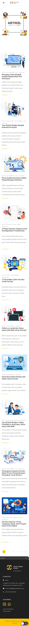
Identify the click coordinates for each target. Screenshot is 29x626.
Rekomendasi (5, 277)
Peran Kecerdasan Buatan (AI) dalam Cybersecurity (13, 378)
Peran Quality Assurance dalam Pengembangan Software (14, 179)
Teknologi (22, 72)
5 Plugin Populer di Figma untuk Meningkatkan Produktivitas (14, 230)
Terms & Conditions (8, 609)
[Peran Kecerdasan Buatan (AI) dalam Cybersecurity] (14, 362)
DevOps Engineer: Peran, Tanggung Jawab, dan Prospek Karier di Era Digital (14, 524)
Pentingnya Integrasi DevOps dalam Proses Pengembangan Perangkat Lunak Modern (13, 473)
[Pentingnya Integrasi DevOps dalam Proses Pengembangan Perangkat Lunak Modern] (14, 457)
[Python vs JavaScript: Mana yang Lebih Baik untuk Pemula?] (14, 314)
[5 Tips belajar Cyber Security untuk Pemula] (14, 263)
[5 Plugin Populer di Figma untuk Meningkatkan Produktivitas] (14, 212)
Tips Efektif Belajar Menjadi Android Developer (13, 126)
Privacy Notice (7, 611)
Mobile (12, 121)
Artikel (4, 72)
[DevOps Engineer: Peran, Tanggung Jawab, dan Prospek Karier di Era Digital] (14, 505)
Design (14, 224)
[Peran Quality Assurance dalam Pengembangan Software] (14, 163)
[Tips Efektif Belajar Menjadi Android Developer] (14, 109)
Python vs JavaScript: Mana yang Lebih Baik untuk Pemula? (14, 329)
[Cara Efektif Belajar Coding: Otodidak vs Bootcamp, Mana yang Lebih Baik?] (14, 408)
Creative (9, 224)
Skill (16, 72)
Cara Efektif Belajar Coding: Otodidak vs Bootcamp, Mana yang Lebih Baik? (13, 424)
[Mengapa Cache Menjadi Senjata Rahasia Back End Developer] (14, 60)
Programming (10, 72)
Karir (8, 121)
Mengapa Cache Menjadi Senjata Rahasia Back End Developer (12, 76)
